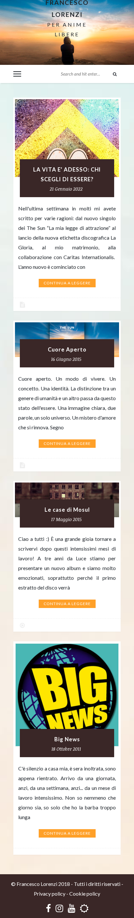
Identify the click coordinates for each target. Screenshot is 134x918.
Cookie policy (84, 893)
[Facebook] (48, 908)
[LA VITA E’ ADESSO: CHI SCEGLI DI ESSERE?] (67, 138)
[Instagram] (59, 908)
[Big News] (67, 695)
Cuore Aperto (67, 349)
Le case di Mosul (67, 510)
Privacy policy (49, 893)
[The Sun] (84, 908)
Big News (67, 739)
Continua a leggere (67, 282)
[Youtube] (71, 908)
